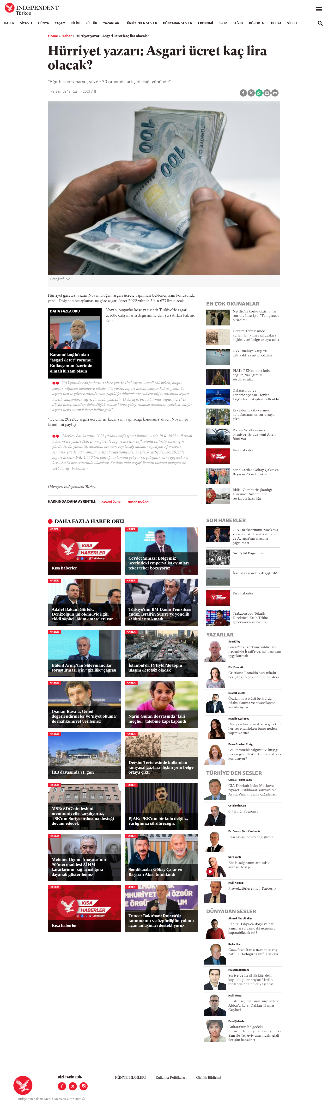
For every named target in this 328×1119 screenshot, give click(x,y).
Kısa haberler (64, 568)
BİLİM (75, 23)
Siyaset (26, 23)
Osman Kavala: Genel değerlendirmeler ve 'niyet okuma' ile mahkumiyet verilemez (84, 717)
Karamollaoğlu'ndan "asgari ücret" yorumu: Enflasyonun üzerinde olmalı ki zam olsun (71, 363)
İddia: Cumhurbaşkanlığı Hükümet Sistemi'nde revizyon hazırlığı (252, 494)
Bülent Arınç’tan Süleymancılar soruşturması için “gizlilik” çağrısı (84, 668)
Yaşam (60, 23)
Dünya (43, 23)
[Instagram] (83, 1086)
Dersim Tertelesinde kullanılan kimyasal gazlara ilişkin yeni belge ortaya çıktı (161, 768)
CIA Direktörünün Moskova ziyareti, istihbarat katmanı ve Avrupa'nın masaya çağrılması (252, 790)
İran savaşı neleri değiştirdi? (255, 573)
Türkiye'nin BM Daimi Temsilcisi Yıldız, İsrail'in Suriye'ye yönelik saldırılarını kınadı (159, 615)
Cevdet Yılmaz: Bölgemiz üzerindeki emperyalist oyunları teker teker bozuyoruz (158, 563)
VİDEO (292, 23)
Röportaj (257, 23)
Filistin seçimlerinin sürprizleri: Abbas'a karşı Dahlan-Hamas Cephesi (253, 1006)
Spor (223, 23)
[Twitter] (73, 1086)
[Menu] (319, 9)
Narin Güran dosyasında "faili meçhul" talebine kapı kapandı (157, 719)
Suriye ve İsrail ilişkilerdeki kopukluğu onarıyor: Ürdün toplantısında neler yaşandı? (250, 980)
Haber (9, 23)
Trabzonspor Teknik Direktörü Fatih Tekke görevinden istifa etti (250, 618)
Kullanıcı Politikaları (171, 1078)
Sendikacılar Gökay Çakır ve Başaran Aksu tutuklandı (155, 872)
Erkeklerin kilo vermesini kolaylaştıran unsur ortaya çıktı (254, 415)
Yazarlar (111, 23)
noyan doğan (138, 502)
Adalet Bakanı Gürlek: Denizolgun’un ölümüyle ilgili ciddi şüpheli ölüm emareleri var (82, 615)
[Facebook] (62, 1086)
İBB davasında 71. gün (73, 772)
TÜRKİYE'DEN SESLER (141, 23)
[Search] (320, 23)
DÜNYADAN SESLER (177, 23)
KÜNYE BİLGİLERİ (130, 1078)
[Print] (275, 93)
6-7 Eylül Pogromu (248, 553)
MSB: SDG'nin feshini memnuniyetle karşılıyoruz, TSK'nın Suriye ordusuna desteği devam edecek (83, 816)
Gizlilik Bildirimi (208, 1078)
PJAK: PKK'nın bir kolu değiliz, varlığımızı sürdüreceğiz (158, 821)
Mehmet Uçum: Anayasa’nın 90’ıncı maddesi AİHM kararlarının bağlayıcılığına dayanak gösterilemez (79, 867)
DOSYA (276, 23)
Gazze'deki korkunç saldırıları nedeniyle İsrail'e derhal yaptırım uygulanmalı (254, 652)
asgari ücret (112, 502)
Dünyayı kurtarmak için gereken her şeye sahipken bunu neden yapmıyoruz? (254, 729)
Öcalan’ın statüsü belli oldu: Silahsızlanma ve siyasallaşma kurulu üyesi (251, 703)
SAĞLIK (238, 23)
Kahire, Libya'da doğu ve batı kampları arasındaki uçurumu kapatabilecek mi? (251, 929)
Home (53, 36)
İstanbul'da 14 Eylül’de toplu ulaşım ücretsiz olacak (155, 668)
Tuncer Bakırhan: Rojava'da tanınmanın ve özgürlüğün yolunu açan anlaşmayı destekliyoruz (161, 921)
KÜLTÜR (91, 23)
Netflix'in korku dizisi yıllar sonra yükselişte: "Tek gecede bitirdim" (256, 316)
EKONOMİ (205, 23)
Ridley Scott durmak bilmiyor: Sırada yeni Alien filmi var (254, 435)
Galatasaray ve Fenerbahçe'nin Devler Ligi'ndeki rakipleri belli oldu (256, 395)
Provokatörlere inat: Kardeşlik (252, 889)
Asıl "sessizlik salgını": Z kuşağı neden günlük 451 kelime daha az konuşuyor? (254, 754)
